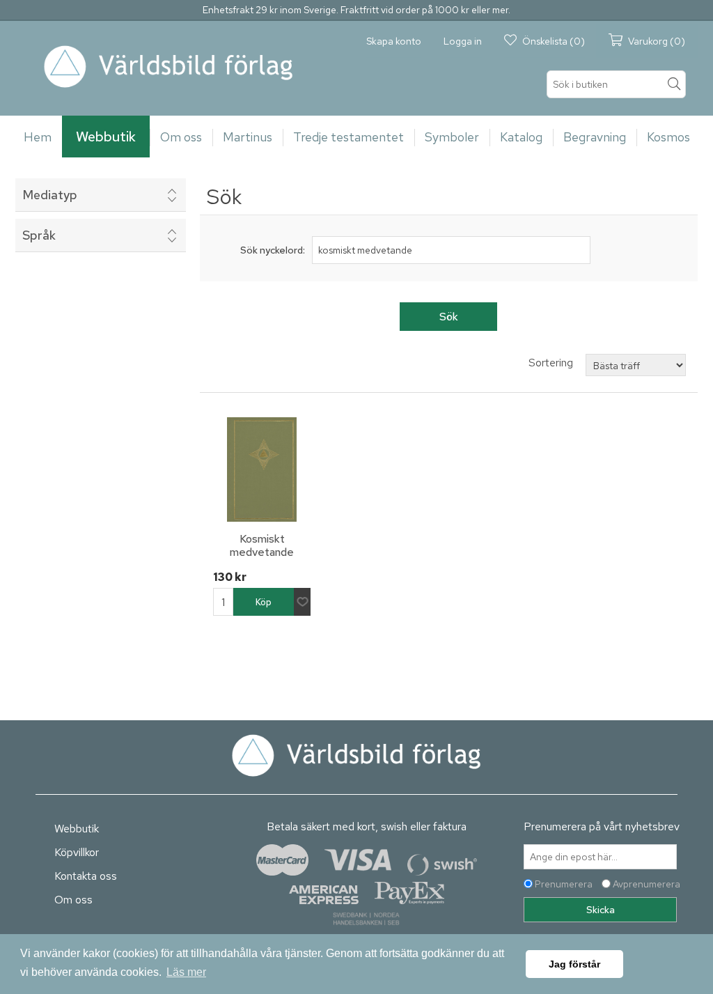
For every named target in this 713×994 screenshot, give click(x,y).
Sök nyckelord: (272, 250)
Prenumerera (564, 884)
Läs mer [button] (186, 972)
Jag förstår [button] (574, 964)
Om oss (73, 899)
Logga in (463, 41)
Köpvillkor (76, 852)
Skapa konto (393, 41)
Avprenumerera (646, 884)
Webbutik (76, 828)
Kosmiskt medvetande (262, 545)
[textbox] (616, 84)
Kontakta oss (85, 876)
